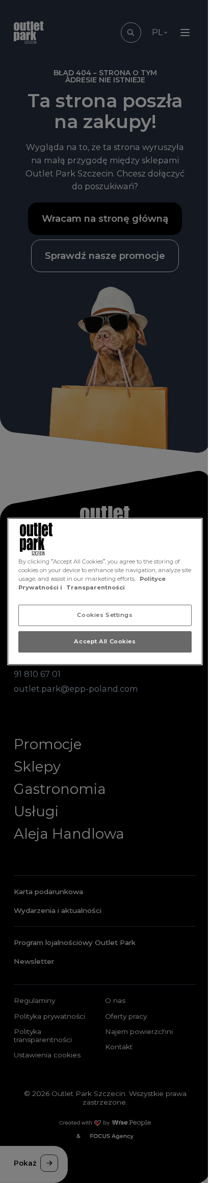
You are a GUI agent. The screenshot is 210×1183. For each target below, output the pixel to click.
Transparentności (95, 587)
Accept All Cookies (105, 641)
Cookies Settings (105, 614)
